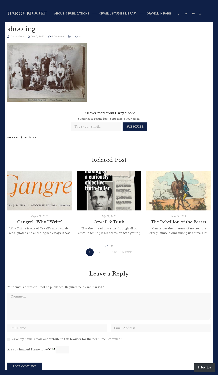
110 (114, 252)
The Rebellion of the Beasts (178, 222)
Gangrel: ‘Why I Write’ (39, 222)
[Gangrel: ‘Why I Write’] (39, 190)
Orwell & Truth (109, 222)
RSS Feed (200, 13)
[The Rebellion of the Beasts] (178, 190)
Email (193, 13)
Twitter (186, 13)
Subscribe (134, 126)
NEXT (127, 252)
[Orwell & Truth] (109, 190)
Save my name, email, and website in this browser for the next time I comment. (67, 339)
